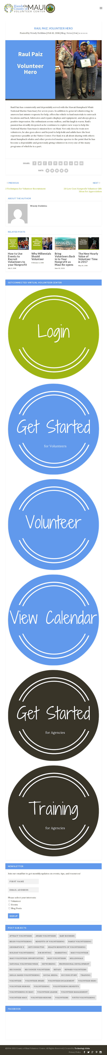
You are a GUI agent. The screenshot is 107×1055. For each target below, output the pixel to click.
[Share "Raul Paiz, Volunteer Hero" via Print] (81, 163)
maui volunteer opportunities (26, 958)
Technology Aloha (82, 1048)
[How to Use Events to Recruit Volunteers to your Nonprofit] (18, 243)
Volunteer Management (74, 992)
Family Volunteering (79, 941)
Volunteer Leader (47, 992)
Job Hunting (44, 953)
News (69, 33)
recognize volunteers (37, 969)
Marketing (61, 953)
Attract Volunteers (21, 936)
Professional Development (74, 964)
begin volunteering (21, 941)
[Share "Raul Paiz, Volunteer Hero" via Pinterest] (55, 163)
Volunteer (15, 981)
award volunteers (46, 936)
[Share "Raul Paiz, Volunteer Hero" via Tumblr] (50, 163)
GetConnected (36, 947)
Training (85, 975)
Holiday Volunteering (22, 953)
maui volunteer (79, 953)
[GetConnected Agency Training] (53, 856)
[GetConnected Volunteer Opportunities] (53, 569)
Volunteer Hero (87, 981)
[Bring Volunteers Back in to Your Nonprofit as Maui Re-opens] (65, 243)
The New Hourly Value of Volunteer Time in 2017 (88, 257)
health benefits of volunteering (66, 947)
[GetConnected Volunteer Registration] (53, 474)
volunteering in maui (21, 992)
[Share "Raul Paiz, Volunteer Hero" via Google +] (44, 163)
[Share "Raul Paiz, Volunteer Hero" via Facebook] (34, 163)
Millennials (76, 958)
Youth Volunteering (83, 997)
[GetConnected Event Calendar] (53, 665)
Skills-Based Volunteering (25, 975)
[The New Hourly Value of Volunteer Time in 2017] (88, 243)
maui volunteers (56, 958)
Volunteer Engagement (61, 981)
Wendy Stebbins (38, 33)
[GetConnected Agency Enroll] (53, 760)
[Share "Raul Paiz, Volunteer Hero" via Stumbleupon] (71, 163)
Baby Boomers (67, 936)
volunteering (41, 986)
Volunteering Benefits (66, 986)
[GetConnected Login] (53, 378)
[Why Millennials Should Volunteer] (41, 243)
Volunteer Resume (41, 997)
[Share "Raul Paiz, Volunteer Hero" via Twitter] (39, 163)
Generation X (17, 947)
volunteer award (34, 981)
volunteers (61, 997)
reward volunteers (75, 969)
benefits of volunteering (49, 941)
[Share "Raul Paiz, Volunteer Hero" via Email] (76, 163)
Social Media (50, 975)
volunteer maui (18, 997)
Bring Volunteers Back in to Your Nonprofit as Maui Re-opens (65, 259)
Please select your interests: (22, 897)
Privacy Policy (75, 1052)
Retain (57, 969)
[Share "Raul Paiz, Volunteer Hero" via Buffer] (65, 163)
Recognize (15, 969)
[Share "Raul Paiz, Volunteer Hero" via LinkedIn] (60, 163)
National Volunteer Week (24, 964)
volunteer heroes (20, 986)
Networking (48, 964)
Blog (63, 33)
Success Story (69, 975)
